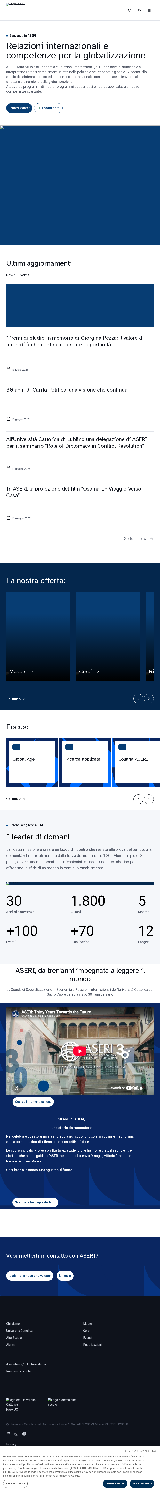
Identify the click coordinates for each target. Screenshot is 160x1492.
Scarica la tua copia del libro (35, 1202)
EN (139, 10)
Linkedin (65, 1276)
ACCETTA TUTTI (142, 1483)
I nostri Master (19, 108)
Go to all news (136, 538)
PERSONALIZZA (15, 1483)
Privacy (11, 1444)
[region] (80, 1469)
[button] (138, 698)
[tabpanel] (80, 410)
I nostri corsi (51, 108)
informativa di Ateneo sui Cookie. (61, 1475)
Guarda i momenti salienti (33, 1102)
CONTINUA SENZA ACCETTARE (141, 1451)
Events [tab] (24, 275)
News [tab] (10, 275)
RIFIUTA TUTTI (115, 1483)
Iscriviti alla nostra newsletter (30, 1276)
